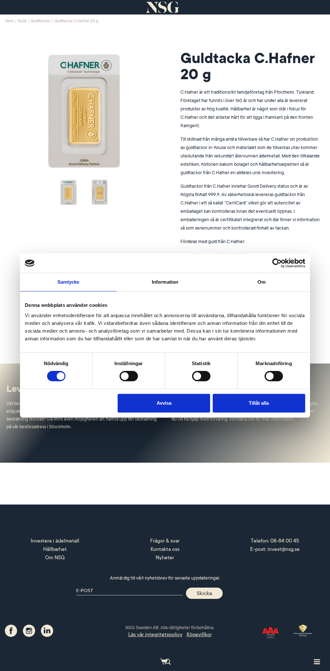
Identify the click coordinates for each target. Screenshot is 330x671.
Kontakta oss (165, 549)
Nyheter (165, 557)
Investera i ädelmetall (55, 541)
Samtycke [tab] (68, 282)
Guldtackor (40, 21)
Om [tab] (261, 282)
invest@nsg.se (283, 549)
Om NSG (55, 557)
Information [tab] (165, 282)
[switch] (129, 376)
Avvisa (164, 403)
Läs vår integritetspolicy (155, 634)
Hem (10, 21)
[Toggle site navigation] (317, 661)
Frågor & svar (165, 541)
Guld (22, 21)
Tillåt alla (259, 403)
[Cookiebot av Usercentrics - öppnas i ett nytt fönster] (277, 263)
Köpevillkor (199, 634)
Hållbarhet (55, 549)
